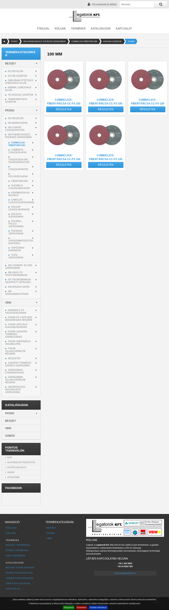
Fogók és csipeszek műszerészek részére (18, 318)
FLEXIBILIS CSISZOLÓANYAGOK (19, 186)
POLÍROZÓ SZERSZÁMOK (15, 232)
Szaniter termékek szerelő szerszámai (18, 364)
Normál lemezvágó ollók (18, 88)
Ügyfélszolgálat (16, 467)
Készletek (14, 358)
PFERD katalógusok (19, 573)
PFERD (14, 41)
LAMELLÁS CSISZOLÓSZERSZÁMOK (21, 201)
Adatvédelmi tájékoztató (21, 462)
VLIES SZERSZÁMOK (15, 256)
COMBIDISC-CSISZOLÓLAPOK (17, 151)
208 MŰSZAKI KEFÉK (19, 287)
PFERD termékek (17, 550)
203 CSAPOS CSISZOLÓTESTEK (15, 128)
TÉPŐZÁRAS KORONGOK (16, 249)
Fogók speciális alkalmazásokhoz (16, 325)
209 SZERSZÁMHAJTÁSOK (17, 292)
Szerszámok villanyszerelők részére (15, 380)
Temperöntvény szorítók (16, 100)
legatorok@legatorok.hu (125, 573)
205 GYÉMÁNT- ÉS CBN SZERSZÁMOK (18, 266)
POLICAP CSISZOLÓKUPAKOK (19, 208)
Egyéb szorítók (17, 76)
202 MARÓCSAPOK (18, 123)
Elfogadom (69, 607)
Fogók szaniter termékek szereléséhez (16, 334)
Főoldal (43, 28)
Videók (11, 472)
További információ (98, 607)
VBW (8, 302)
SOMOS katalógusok (20, 578)
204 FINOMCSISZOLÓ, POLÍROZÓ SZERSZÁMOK (44, 41)
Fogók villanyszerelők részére (15, 351)
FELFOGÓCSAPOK (18, 176)
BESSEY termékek (18, 545)
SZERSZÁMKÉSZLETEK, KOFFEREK (21, 242)
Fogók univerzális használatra (18, 342)
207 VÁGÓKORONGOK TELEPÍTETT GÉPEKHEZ (18, 280)
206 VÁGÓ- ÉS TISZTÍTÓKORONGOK (16, 273)
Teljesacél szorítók (20, 95)
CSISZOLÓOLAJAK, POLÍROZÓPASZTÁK (18, 160)
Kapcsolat (124, 28)
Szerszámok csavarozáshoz (14, 371)
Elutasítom (81, 607)
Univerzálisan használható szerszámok (15, 389)
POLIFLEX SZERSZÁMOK (15, 215)
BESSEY (10, 63)
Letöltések (13, 477)
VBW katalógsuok (18, 583)
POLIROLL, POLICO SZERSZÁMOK (15, 224)
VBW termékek (16, 556)
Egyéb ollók (15, 71)
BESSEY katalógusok (20, 567)
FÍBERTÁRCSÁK (19, 181)
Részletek (64, 109)
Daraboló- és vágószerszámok (15, 311)
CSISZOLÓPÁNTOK (18, 169)
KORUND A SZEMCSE (112, 41)
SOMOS (10, 435)
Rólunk (60, 28)
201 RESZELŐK (16, 118)
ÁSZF (9, 457)
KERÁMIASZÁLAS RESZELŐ (19, 194)
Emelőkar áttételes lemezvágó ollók (19, 81)
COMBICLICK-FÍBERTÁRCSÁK (84, 41)
